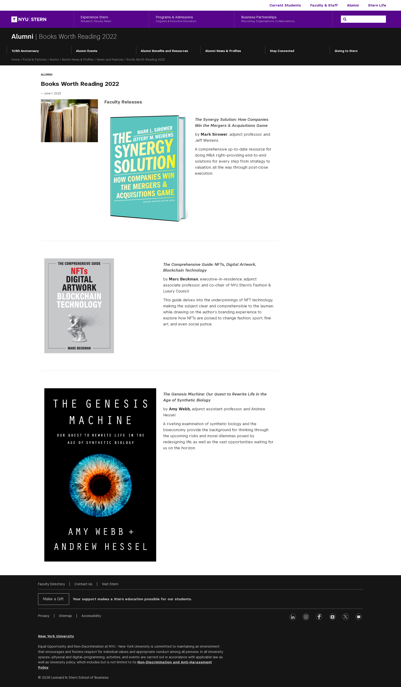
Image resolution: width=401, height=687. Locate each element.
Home (15, 59)
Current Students (285, 5)
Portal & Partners (35, 59)
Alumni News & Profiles (223, 51)
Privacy (43, 616)
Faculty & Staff (324, 5)
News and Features (110, 59)
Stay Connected (282, 51)
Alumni (353, 5)
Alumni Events (86, 51)
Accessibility (91, 616)
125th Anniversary (25, 51)
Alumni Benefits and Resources (164, 51)
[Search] (344, 19)
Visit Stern (110, 584)
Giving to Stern (346, 51)
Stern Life (377, 5)
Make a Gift (53, 599)
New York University (56, 636)
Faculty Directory (51, 584)
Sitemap (65, 616)
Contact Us (83, 584)
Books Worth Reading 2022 (78, 36)
